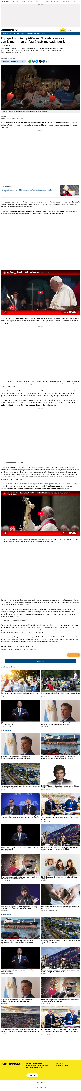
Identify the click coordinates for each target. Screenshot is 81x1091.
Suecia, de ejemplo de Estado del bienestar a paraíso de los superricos (60, 694)
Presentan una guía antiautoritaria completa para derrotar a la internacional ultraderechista (20, 878)
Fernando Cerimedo (47, 1)
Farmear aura (59, 1)
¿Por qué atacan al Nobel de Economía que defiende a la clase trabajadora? (19, 723)
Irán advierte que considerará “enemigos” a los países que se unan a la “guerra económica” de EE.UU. (60, 848)
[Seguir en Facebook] (58, 1065)
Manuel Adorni (54, 1)
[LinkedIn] (43, 61)
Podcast (43, 33)
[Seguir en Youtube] (65, 1065)
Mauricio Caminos (45, 789)
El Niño (64, 1)
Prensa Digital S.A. (40, 1082)
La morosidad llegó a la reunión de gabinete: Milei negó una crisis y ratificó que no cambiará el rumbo (19, 907)
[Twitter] (40, 61)
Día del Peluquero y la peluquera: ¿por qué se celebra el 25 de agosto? (60, 878)
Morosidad (12, 1)
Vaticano (10, 649)
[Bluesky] (36, 61)
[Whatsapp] (29, 61)
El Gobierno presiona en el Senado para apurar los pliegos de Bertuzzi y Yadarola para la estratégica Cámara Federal (20, 817)
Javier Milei (17, 1)
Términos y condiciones (40, 1087)
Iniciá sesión (70, 30)
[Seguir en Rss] (67, 1065)
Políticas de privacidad (40, 1085)
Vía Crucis (25, 649)
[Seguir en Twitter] (56, 1065)
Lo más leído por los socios (9, 667)
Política (4, 33)
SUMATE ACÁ (32, 1075)
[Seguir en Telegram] (60, 1065)
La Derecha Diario (30, 1)
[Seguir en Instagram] (62, 1065)
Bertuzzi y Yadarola (23, 1)
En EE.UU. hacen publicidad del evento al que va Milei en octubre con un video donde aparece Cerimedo (60, 787)
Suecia (73, 1)
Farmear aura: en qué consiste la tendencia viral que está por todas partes (19, 694)
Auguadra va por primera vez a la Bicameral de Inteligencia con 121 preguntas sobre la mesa (56, 723)
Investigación (29, 33)
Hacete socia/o (63, 30)
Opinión (22, 33)
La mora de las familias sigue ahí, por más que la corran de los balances (60, 907)
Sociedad (16, 33)
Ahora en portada (6, 730)
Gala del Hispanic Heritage (38, 1)
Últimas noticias (6, 914)
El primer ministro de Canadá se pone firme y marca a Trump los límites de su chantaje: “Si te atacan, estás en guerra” (59, 817)
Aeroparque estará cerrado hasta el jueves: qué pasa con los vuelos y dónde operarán (20, 787)
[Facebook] (33, 61)
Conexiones (3, 649)
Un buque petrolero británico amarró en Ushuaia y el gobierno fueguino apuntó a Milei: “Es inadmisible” (58, 757)
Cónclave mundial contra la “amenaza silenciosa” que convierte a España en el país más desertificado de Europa (20, 1030)
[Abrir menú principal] (79, 29)
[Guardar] (47, 61)
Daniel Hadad (68, 1)
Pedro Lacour (44, 726)
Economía (9, 33)
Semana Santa (33, 649)
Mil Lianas (37, 33)
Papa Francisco (17, 649)
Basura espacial (77, 1)
